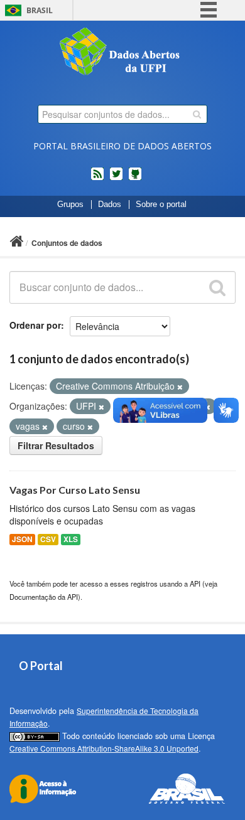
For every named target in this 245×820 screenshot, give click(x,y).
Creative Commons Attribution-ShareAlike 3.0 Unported (104, 748)
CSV (48, 539)
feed (97, 179)
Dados (109, 204)
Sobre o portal (161, 204)
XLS (70, 539)
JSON (22, 539)
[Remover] (180, 386)
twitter (116, 179)
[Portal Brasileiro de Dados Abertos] (122, 53)
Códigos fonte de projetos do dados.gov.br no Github (135, 179)
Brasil (39, 10)
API (195, 583)
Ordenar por (35, 325)
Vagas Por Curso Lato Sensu (74, 490)
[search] (197, 114)
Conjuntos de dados (66, 242)
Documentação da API (43, 597)
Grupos (70, 204)
